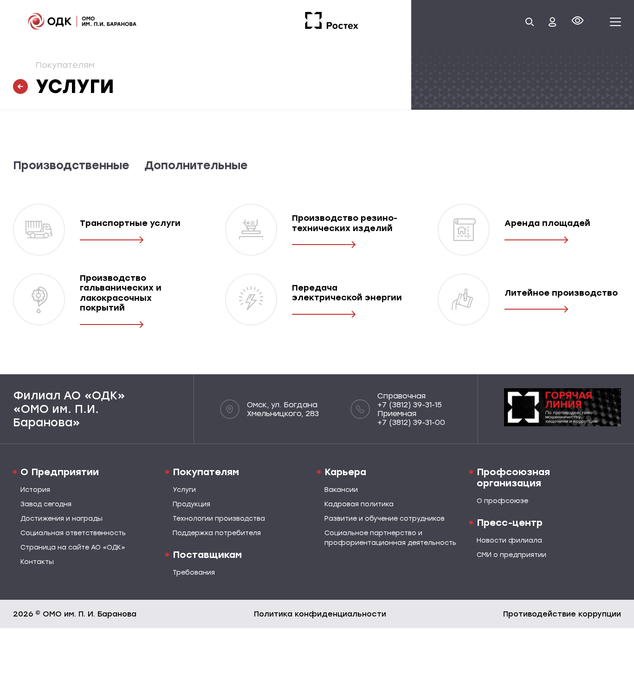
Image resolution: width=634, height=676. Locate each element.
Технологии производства (219, 519)
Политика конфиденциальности (320, 614)
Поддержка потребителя (217, 533)
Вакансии (341, 490)
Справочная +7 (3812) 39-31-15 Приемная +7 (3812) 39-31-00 (411, 409)
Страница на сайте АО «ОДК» (72, 547)
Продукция (191, 504)
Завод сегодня (45, 504)
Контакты (37, 562)
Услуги (184, 490)
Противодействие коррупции (562, 614)
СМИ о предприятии (511, 555)
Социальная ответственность (73, 533)
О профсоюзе (502, 501)
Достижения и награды (61, 519)
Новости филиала (509, 540)
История (35, 490)
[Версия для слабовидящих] (577, 22)
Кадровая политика (359, 504)
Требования (194, 573)
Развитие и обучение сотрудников (384, 519)
